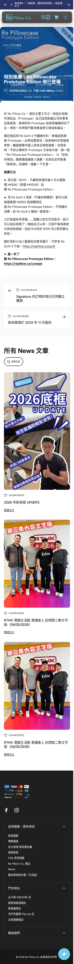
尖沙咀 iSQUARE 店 (19, 897)
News (11, 869)
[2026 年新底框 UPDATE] (37, 431)
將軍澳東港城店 (17, 902)
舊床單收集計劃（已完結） (23, 874)
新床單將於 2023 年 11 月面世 (30, 322)
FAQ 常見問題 (16, 857)
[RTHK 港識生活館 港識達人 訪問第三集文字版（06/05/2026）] (37, 564)
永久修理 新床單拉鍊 (20, 846)
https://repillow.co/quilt (39, 246)
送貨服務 (13, 835)
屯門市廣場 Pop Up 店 (21, 913)
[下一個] (68, 4)
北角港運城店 (15, 919)
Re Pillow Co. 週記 (19, 863)
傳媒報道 (13, 841)
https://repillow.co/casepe (23, 263)
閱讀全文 (9, 510)
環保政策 (13, 852)
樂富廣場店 (14, 908)
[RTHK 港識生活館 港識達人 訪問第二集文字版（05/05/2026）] (37, 686)
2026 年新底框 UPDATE (21, 502)
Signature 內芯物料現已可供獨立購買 (40, 298)
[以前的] (5, 4)
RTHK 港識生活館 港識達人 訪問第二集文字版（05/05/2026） (36, 744)
